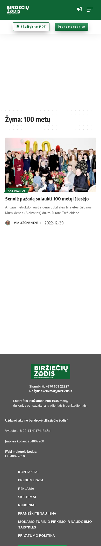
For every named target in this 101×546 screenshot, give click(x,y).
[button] (91, 10)
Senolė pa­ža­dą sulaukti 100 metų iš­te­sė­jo (47, 198)
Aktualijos (17, 190)
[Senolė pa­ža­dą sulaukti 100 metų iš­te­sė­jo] (50, 165)
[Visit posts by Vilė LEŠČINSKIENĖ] (7, 222)
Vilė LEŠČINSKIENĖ (26, 223)
